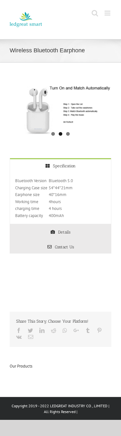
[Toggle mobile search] (95, 13)
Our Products (21, 366)
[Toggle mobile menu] (108, 13)
